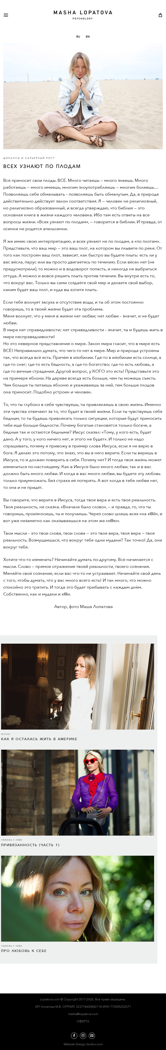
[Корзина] (160, 15)
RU (78, 37)
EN (88, 37)
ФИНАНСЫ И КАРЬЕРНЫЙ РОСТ (29, 158)
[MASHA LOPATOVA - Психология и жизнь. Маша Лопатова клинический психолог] (83, 14)
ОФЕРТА (83, 1021)
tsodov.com (94, 1044)
